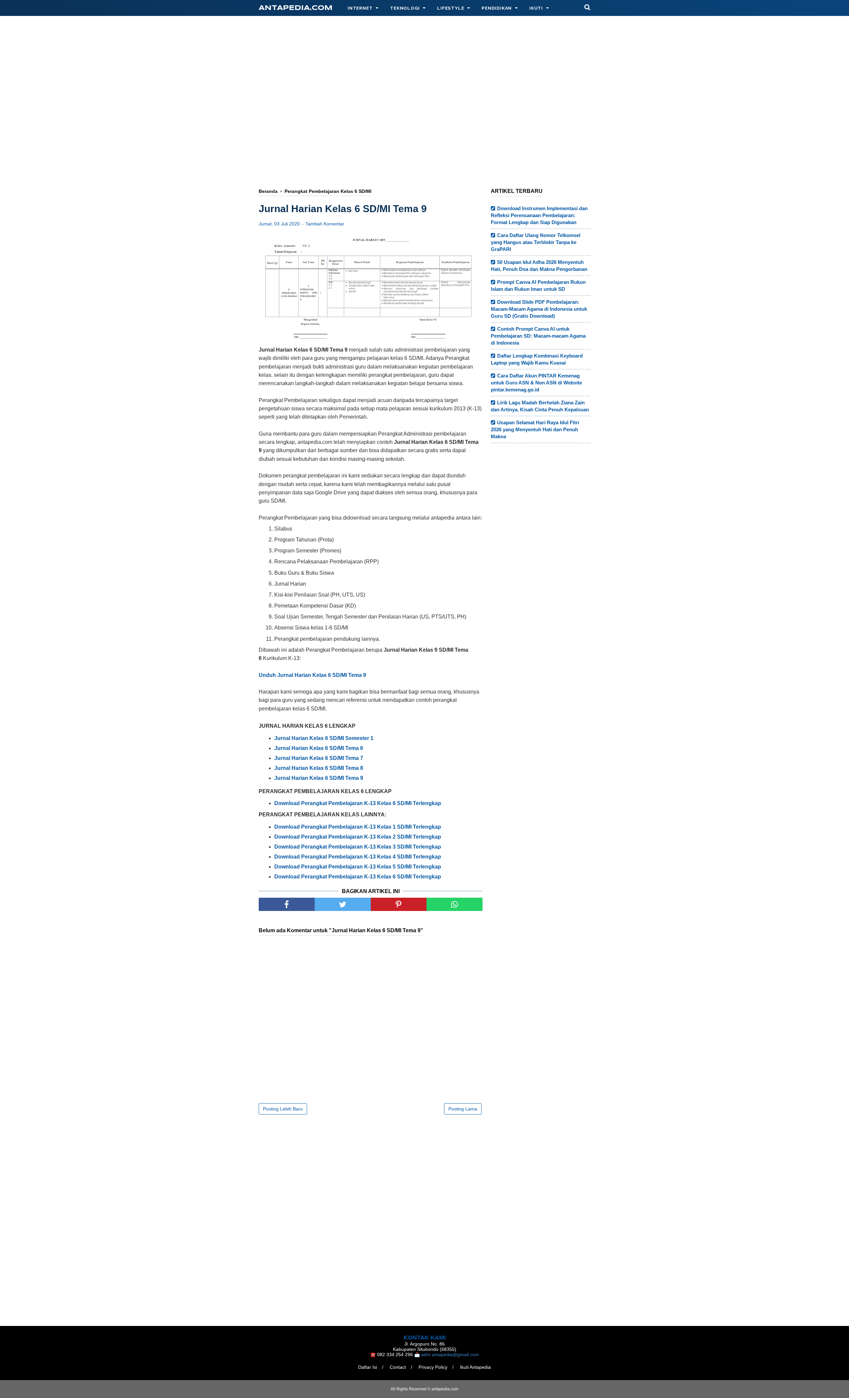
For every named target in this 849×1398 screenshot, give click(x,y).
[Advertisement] (424, 128)
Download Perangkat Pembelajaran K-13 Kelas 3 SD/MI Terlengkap (357, 847)
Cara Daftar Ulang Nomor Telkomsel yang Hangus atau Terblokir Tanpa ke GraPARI (535, 242)
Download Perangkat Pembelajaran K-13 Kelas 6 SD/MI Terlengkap (357, 803)
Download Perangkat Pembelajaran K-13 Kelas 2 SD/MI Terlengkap (357, 837)
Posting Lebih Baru (283, 1108)
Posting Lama (462, 1108)
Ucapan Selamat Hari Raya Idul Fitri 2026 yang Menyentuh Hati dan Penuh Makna (535, 429)
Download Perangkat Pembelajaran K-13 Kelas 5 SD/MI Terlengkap (357, 866)
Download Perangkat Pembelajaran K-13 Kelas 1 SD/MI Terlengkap (357, 827)
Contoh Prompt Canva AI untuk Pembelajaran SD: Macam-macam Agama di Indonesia (538, 336)
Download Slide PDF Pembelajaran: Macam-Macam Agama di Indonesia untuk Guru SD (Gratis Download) (539, 309)
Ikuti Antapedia (475, 1367)
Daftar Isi (367, 1367)
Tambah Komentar (324, 223)
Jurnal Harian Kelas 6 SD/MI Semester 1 (323, 738)
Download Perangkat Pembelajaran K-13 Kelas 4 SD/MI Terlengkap (357, 857)
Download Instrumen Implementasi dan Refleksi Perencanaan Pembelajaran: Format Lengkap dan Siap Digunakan (539, 215)
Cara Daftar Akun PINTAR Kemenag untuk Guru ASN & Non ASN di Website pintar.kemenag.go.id (536, 382)
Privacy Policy (433, 1367)
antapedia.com (296, 8)
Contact (398, 1367)
